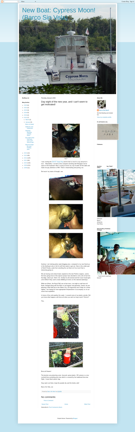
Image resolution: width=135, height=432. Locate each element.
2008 (25, 167)
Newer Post (45, 404)
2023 (25, 105)
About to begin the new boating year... (29, 147)
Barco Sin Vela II (104, 110)
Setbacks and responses (29, 127)
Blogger (75, 418)
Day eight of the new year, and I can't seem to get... (29, 140)
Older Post (87, 404)
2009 (25, 165)
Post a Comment (48, 400)
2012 (25, 158)
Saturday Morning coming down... (28, 133)
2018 (25, 112)
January (28, 122)
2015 (25, 117)
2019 (25, 110)
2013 (25, 155)
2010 (25, 163)
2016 (25, 115)
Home (66, 404)
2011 (25, 160)
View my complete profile (104, 117)
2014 (25, 153)
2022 (25, 107)
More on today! (29, 124)
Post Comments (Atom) (55, 407)
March (27, 119)
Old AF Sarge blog (57, 161)
